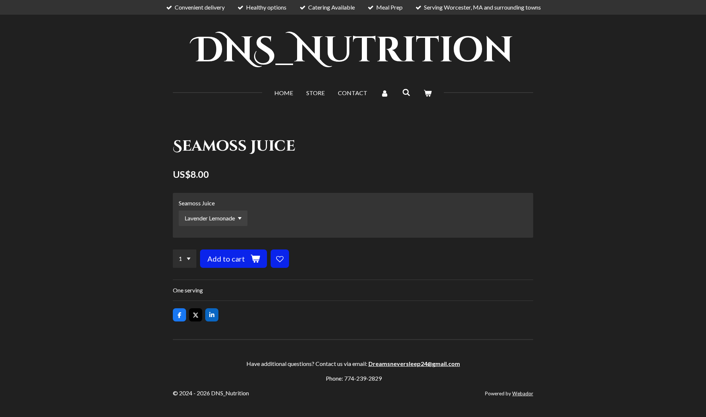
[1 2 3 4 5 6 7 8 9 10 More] (184, 258)
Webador (522, 393)
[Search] (406, 92)
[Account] (384, 93)
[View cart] (427, 93)
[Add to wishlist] (280, 258)
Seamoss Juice (197, 202)
